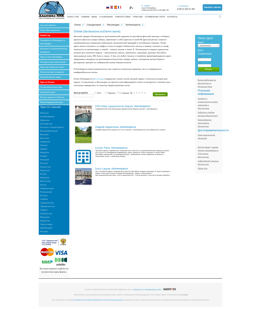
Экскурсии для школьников (53, 62)
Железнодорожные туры (51, 102)
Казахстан (45, 167)
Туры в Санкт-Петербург (51, 57)
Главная (85, 16)
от (200, 57)
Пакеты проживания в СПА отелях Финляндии (208, 153)
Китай (43, 174)
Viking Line (202, 168)
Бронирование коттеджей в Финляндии (205, 123)
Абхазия (44, 113)
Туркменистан (47, 206)
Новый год (45, 35)
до (200, 63)
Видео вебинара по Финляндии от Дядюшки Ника (207, 83)
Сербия (44, 199)
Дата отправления (200, 51)
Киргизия (45, 170)
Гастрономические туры (51, 87)
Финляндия (113, 25)
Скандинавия (94, 25)
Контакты (172, 16)
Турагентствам (122, 16)
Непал (43, 185)
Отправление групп (155, 16)
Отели (77, 25)
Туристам (138, 16)
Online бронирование (50, 30)
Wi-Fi (99, 93)
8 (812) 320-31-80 (186, 8)
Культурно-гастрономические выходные (53, 50)
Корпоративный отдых (50, 77)
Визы (94, 16)
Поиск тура (73, 16)
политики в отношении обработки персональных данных (98, 300)
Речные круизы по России (52, 97)
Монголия (45, 181)
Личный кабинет (48, 25)
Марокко (44, 178)
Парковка (111, 93)
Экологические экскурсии (52, 72)
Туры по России (47, 82)
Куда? (201, 42)
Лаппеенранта (132, 25)
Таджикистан (47, 203)
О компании (106, 16)
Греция (43, 145)
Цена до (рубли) (81, 93)
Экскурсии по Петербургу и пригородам (52, 42)
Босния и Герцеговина (51, 127)
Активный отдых (47, 92)
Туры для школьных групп (52, 67)
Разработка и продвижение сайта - (148, 290)
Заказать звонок (212, 7)
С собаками (124, 93)
